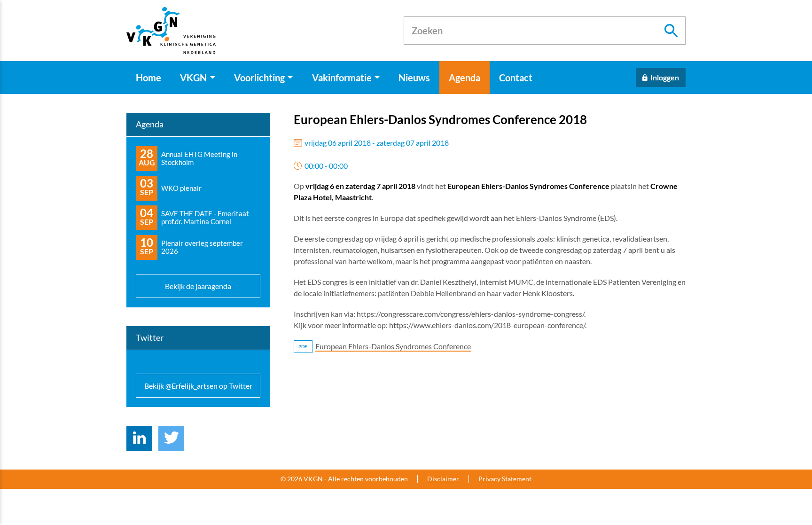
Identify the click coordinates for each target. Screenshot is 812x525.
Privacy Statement (504, 479)
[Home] (171, 30)
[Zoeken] (671, 30)
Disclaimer (443, 479)
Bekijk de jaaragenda (198, 286)
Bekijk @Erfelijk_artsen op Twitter (198, 385)
